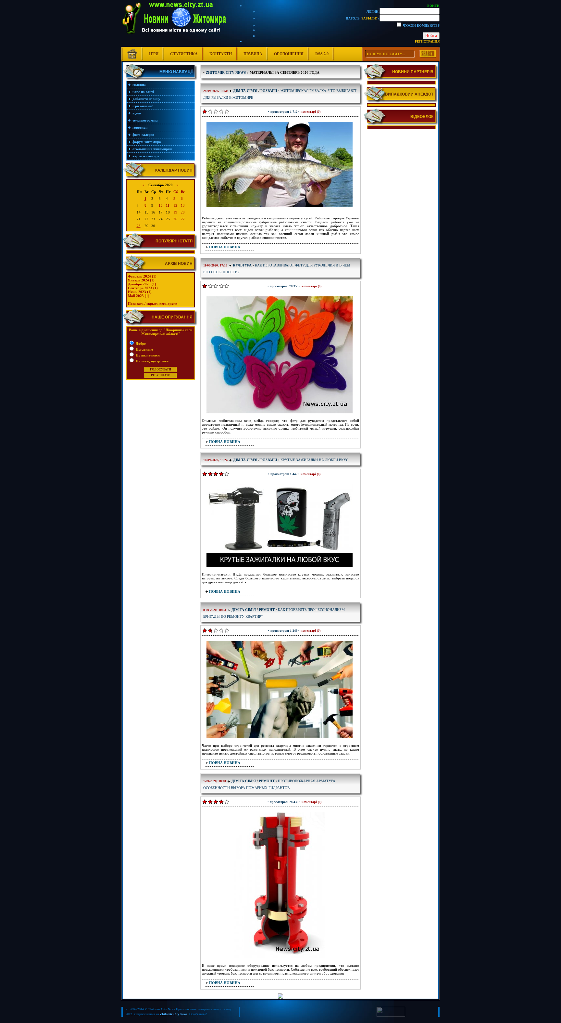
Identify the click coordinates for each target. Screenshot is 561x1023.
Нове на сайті (143, 92)
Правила (252, 54)
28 (139, 226)
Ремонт (267, 610)
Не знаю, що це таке (151, 361)
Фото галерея (143, 134)
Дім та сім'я (245, 91)
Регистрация (427, 41)
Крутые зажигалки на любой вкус (314, 459)
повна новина (224, 247)
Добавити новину (146, 99)
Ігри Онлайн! (142, 106)
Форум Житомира (146, 142)
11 (167, 205)
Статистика (184, 54)
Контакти (220, 54)
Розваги (268, 91)
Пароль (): (363, 18)
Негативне (144, 349)
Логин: (373, 11)
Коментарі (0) (310, 111)
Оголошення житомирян (152, 149)
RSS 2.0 (322, 54)
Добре (140, 343)
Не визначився (147, 355)
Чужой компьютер (421, 25)
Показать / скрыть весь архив (152, 303)
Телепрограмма (145, 120)
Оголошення (289, 54)
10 (161, 205)
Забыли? (370, 18)
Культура (242, 265)
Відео (136, 113)
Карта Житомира (145, 156)
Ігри (153, 54)
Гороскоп (139, 127)
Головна (139, 84)
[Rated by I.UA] (391, 1015)
